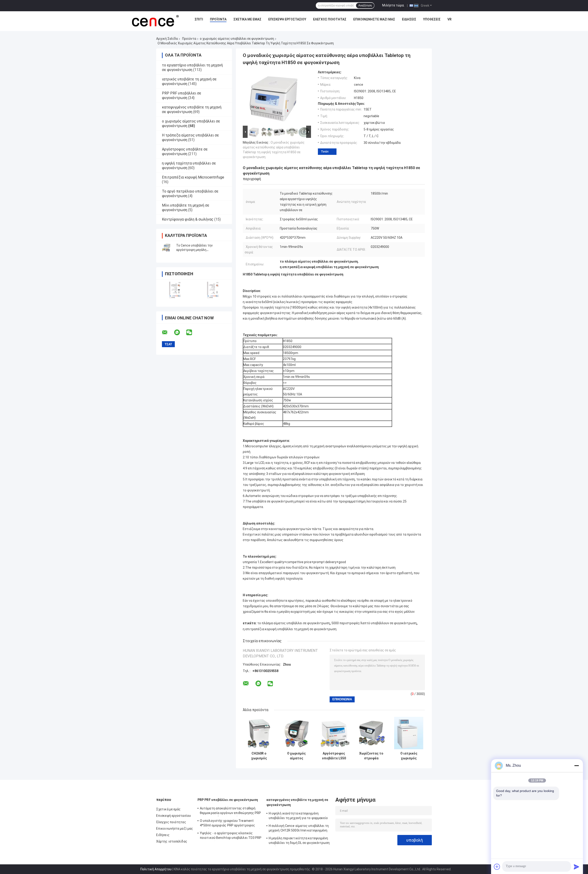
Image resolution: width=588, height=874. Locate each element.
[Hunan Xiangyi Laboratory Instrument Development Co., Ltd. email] (167, 332)
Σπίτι (199, 19)
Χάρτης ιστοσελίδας (171, 841)
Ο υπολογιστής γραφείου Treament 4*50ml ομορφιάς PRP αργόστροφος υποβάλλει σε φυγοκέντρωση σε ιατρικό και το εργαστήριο (230, 824)
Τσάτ (325, 151)
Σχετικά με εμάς (247, 19)
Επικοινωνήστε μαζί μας (374, 19)
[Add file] (497, 867)
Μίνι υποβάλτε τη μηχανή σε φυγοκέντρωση (185, 207)
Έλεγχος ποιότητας (329, 19)
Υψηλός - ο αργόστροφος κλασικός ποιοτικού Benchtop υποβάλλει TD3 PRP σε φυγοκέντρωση (231, 836)
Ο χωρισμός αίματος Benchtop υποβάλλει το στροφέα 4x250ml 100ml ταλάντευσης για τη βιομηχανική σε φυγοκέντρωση (296, 756)
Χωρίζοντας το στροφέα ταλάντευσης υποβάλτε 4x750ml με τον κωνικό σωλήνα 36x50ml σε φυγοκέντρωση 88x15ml (371, 756)
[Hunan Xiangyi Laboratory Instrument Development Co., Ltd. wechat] (192, 332)
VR (449, 19)
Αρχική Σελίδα (167, 38)
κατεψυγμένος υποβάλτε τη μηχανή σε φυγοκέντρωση (191, 109)
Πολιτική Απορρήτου (156, 869)
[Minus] (576, 765)
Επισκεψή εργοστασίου (287, 19)
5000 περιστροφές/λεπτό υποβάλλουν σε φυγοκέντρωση (374, 623)
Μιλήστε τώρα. (393, 5)
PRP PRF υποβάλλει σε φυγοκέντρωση (181, 95)
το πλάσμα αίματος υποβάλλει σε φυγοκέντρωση (293, 623)
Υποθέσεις (432, 19)
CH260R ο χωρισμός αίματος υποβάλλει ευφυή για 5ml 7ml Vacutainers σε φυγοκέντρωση (259, 756)
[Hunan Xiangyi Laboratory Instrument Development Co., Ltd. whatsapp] (180, 332)
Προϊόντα (218, 19)
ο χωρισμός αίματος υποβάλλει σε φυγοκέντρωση (237, 38)
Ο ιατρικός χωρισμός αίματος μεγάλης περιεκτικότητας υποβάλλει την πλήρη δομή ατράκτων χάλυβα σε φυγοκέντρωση (409, 756)
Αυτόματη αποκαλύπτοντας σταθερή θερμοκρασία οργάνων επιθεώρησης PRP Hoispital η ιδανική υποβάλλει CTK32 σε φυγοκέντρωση (230, 811)
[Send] (576, 867)
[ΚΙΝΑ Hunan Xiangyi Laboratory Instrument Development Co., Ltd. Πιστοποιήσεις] (175, 290)
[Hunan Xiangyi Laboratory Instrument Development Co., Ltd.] (155, 20)
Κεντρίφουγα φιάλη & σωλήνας (187, 219)
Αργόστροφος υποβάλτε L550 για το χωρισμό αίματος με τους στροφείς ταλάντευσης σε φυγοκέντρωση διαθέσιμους (334, 756)
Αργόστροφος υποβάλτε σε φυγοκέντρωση (185, 151)
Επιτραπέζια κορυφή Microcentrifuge (193, 177)
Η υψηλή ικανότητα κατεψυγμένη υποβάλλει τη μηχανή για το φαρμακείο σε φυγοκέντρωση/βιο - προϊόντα (298, 816)
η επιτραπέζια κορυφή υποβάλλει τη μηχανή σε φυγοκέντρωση (289, 629)
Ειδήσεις (409, 19)
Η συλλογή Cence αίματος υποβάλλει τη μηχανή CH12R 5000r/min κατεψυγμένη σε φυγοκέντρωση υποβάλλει (299, 829)
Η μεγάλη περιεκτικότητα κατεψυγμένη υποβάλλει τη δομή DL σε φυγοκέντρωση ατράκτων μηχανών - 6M (299, 841)
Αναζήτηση (365, 5)
